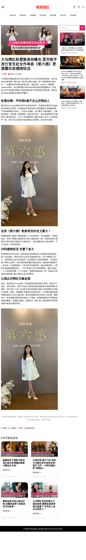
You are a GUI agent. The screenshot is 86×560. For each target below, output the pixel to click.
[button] (3, 7)
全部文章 (13, 15)
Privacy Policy (58, 529)
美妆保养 (73, 15)
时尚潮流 (43, 15)
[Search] (82, 27)
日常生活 (63, 15)
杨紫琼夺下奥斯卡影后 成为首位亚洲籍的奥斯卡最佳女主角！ (14, 463)
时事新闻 (33, 15)
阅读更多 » (7, 470)
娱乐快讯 (23, 15)
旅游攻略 (53, 15)
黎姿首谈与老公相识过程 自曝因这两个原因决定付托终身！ (14, 504)
